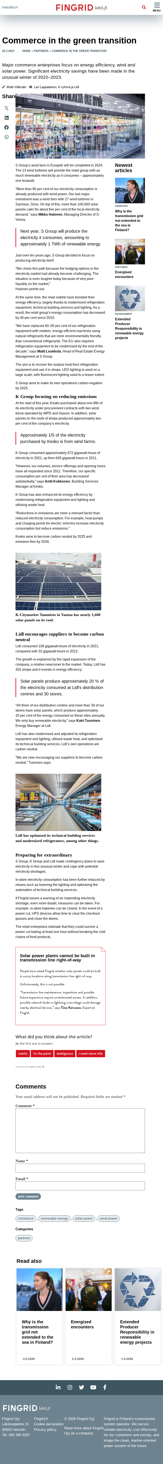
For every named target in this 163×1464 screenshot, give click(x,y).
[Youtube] (93, 1387)
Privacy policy (45, 1430)
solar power (84, 1218)
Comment (25, 1106)
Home (26, 51)
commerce (26, 1218)
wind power (108, 1218)
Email (21, 1179)
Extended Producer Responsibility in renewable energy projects (129, 328)
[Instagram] (70, 1387)
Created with (28, 1066)
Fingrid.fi (10, 7)
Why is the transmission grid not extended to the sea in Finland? (129, 220)
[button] (143, 7)
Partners (41, 51)
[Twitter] (81, 1387)
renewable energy (54, 1218)
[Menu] (157, 5)
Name (21, 1161)
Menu (157, 10)
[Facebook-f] (105, 1387)
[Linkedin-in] (58, 1387)
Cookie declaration (48, 1424)
